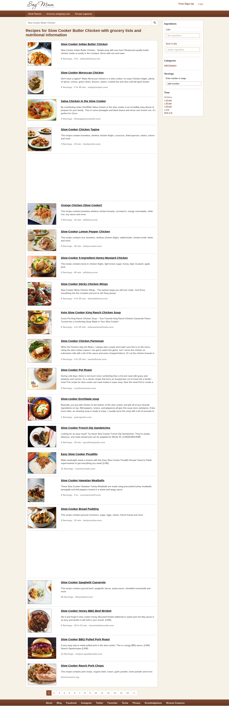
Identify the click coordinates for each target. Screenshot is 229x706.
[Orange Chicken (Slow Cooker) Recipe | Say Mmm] (42, 214)
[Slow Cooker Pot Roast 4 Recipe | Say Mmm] (42, 378)
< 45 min (168, 107)
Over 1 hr (168, 113)
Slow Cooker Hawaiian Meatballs (82, 480)
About (49, 703)
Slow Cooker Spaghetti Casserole (83, 582)
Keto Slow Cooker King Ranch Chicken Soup (91, 312)
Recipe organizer (83, 13)
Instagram (86, 703)
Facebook (71, 703)
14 (121, 693)
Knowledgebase (153, 703)
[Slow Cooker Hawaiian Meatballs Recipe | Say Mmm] (42, 490)
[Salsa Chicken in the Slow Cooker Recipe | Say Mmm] (42, 110)
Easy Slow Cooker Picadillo (79, 454)
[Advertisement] (92, 176)
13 (115, 693)
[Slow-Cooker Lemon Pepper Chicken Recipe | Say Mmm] (42, 240)
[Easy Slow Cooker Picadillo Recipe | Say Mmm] (42, 463)
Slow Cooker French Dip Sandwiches (85, 427)
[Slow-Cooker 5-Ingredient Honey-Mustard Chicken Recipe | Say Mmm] (42, 266)
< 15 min (168, 100)
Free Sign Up (186, 3)
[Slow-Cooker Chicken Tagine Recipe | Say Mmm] (42, 139)
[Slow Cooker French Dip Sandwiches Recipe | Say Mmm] (42, 436)
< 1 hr (166, 110)
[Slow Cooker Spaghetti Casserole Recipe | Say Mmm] (42, 592)
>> (134, 693)
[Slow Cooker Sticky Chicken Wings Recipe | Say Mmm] (42, 294)
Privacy (136, 703)
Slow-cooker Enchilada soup (80, 398)
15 (127, 693)
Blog (59, 703)
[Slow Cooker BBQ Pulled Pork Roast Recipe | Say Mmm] (42, 648)
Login (200, 4)
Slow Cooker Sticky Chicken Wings (84, 284)
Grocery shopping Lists (58, 13)
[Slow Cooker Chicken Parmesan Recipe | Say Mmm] (42, 351)
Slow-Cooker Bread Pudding (80, 509)
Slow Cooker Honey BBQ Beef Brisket (86, 610)
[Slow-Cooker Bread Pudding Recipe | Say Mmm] (42, 517)
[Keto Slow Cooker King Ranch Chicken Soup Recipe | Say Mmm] (42, 322)
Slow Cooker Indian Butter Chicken (84, 44)
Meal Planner (35, 13)
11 (102, 693)
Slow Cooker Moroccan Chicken (82, 72)
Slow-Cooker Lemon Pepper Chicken (85, 231)
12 (108, 693)
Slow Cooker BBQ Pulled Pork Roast (85, 639)
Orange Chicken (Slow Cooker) (81, 205)
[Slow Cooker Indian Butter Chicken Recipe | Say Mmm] (42, 54)
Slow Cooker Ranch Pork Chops (82, 665)
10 (96, 693)
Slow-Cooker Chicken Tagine (80, 129)
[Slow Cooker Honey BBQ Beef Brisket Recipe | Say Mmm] (42, 621)
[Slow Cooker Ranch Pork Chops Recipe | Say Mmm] (42, 674)
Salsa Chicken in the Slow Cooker (83, 101)
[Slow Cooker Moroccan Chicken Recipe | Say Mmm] (42, 82)
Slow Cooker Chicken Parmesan (82, 341)
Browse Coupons (175, 703)
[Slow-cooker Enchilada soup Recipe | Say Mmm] (42, 409)
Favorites (112, 703)
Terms (125, 703)
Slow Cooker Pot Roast (76, 370)
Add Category (170, 65)
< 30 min (168, 103)
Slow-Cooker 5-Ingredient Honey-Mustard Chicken (94, 257)
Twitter (99, 703)
